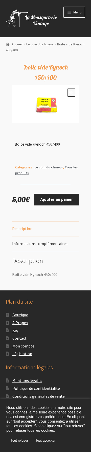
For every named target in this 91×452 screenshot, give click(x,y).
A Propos (20, 322)
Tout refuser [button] (19, 440)
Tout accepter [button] (45, 440)
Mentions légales (27, 380)
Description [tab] (22, 228)
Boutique (20, 314)
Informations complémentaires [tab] (39, 243)
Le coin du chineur (39, 44)
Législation (22, 353)
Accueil (17, 44)
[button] (71, 93)
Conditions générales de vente (38, 396)
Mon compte (23, 346)
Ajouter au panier (56, 199)
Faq (15, 330)
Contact (19, 338)
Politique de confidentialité (36, 388)
